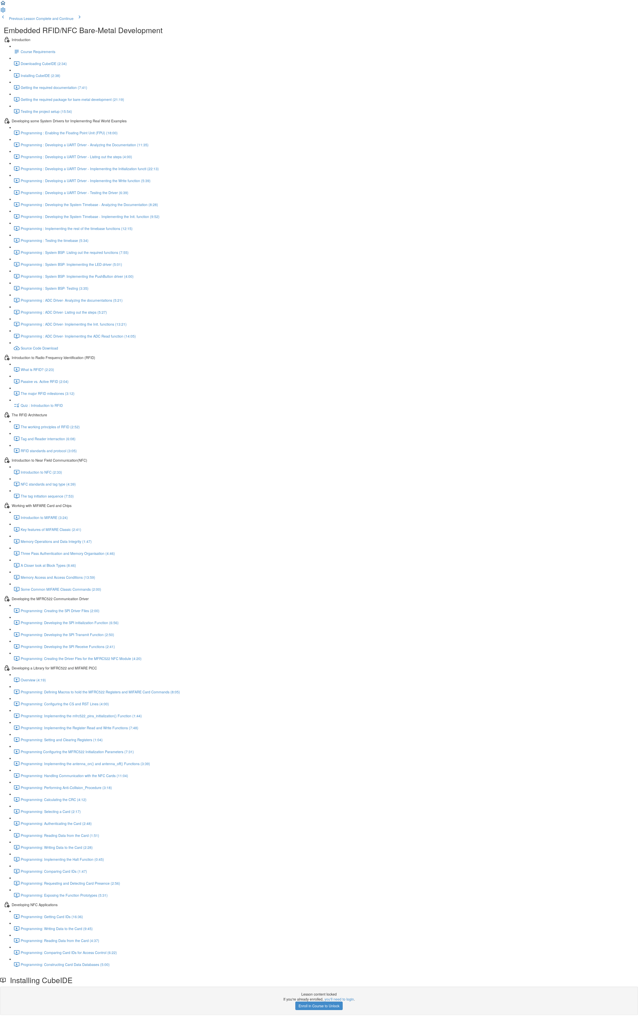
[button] (3, 4)
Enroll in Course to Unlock (319, 1005)
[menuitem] (3, 11)
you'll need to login (339, 999)
